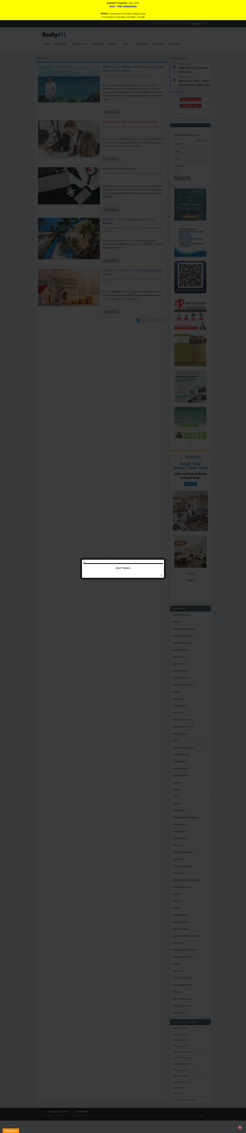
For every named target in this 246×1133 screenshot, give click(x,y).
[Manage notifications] (240, 1127)
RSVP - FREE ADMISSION (123, 6)
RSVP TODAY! (123, 568)
